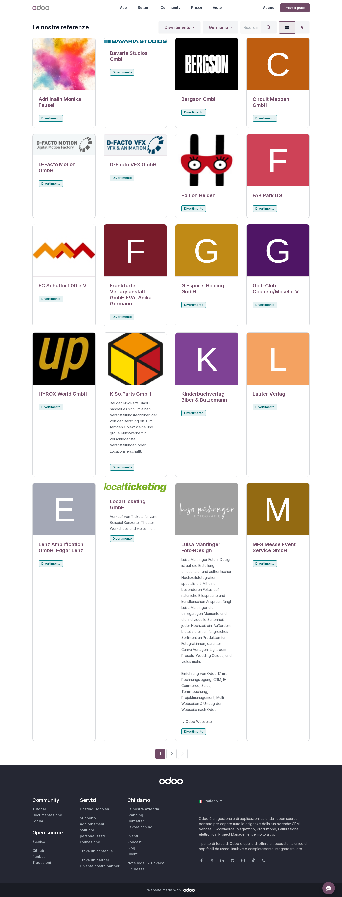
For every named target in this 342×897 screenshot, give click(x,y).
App (123, 7)
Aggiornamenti (92, 824)
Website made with (164, 890)
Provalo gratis (295, 8)
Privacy (157, 863)
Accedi (269, 7)
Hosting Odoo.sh (94, 809)
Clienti (133, 854)
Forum (37, 821)
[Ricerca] (268, 27)
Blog (131, 848)
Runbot (38, 856)
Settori (144, 7)
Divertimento (177, 27)
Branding (135, 815)
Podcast (134, 842)
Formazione (90, 842)
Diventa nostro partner (99, 866)
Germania (218, 27)
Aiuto (217, 7)
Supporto (88, 818)
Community (170, 7)
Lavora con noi (140, 827)
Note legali (137, 863)
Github (38, 850)
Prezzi (196, 7)
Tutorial (39, 809)
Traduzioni (41, 862)
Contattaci (136, 821)
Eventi (132, 836)
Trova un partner (94, 860)
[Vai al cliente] (64, 64)
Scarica (38, 841)
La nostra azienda (143, 809)
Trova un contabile (96, 851)
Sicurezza (136, 869)
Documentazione (47, 815)
